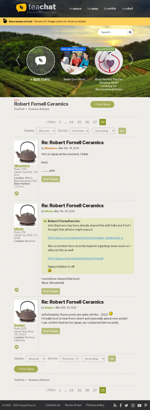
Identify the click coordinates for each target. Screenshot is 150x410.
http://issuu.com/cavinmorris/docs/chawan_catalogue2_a (85, 237)
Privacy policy (95, 405)
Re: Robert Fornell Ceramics (72, 142)
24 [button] (71, 122)
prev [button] (52, 122)
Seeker (19, 325)
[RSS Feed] (115, 405)
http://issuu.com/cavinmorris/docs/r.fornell (75, 258)
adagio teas (49, 12)
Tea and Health (105, 49)
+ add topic (40, 60)
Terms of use (73, 405)
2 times (19, 186)
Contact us (53, 405)
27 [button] (95, 122)
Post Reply (50, 179)
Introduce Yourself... (74, 49)
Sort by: (63, 130)
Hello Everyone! (74, 79)
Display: (29, 130)
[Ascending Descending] (104, 130)
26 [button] (87, 122)
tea (42, 7)
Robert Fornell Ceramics (41, 104)
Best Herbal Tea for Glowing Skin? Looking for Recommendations (109, 84)
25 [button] (79, 122)
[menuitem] (21, 32)
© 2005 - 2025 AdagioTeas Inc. (19, 405)
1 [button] (60, 122)
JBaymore (22, 166)
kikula (18, 229)
